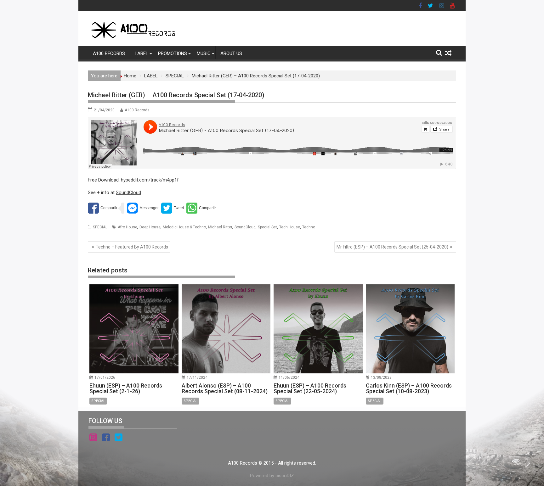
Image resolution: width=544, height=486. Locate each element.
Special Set (267, 227)
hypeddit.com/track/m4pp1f (150, 180)
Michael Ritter (220, 227)
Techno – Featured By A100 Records (132, 246)
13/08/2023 (381, 377)
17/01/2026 (104, 377)
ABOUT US (231, 53)
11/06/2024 (289, 377)
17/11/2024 (197, 377)
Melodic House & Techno (184, 227)
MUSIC (204, 53)
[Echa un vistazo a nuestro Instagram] (93, 438)
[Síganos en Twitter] (118, 438)
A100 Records (137, 110)
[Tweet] (172, 208)
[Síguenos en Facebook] (106, 438)
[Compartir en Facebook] (102, 208)
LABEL (141, 53)
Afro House (127, 227)
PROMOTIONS (172, 53)
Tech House (289, 227)
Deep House (150, 227)
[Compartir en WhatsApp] (201, 208)
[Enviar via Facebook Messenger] (143, 208)
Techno (308, 227)
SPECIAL (100, 227)
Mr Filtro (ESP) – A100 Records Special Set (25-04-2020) (392, 246)
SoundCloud (128, 192)
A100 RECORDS (109, 53)
